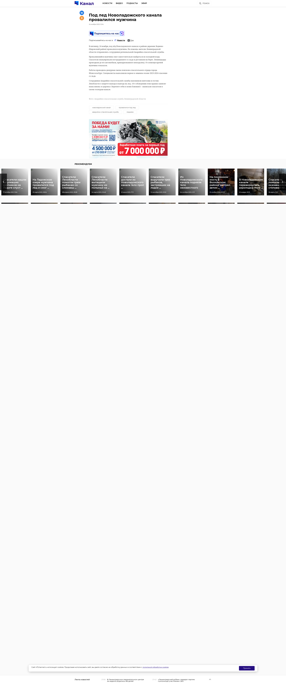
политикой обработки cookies (155, 667)
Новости (107, 3)
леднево (130, 112)
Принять (246, 668)
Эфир (144, 3)
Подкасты (132, 3)
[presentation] (3, 182)
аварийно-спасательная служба (105, 112)
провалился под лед (127, 108)
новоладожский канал (101, 108)
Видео (119, 3)
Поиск (206, 3)
